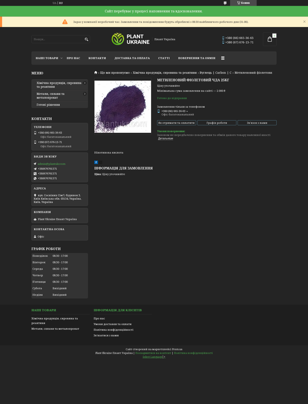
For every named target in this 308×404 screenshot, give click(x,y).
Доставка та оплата (132, 58)
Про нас (73, 58)
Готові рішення (48, 105)
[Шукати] (86, 39)
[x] (100, 163)
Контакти (97, 58)
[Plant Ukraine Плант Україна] (130, 39)
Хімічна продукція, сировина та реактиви (165, 72)
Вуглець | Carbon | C (216, 72)
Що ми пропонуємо (115, 72)
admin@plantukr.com (51, 163)
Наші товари (47, 58)
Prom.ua (177, 349)
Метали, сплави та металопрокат (51, 95)
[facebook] (96, 163)
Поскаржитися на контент (153, 353)
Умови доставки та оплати (113, 324)
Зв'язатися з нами (106, 335)
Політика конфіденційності (113, 330)
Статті (164, 58)
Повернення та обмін (196, 58)
